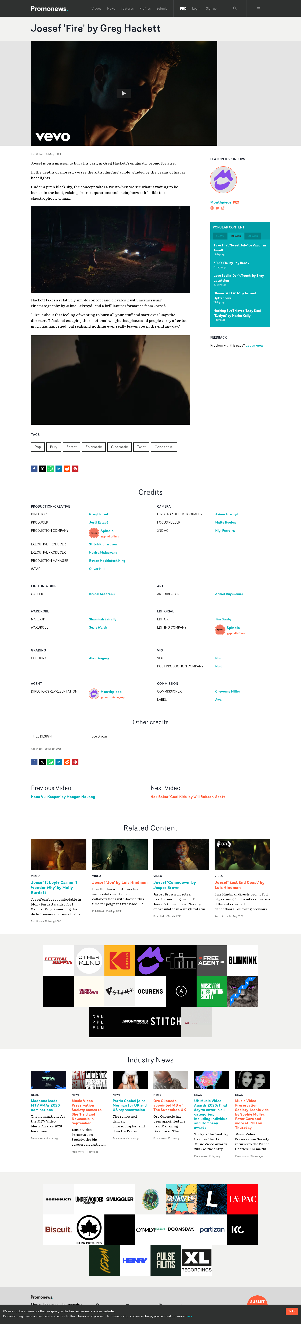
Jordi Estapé (98, 522)
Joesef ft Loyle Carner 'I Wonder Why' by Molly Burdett (54, 887)
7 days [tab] (220, 236)
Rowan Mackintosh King (107, 560)
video (35, 876)
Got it (292, 1311)
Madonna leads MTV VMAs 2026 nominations (45, 1105)
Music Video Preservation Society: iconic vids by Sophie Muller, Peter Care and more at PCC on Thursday (252, 1114)
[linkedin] (58, 469)
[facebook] (34, 469)
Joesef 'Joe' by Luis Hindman (120, 882)
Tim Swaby (223, 619)
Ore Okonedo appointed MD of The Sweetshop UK (169, 1105)
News (111, 8)
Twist (141, 446)
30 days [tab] (236, 236)
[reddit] (67, 469)
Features (127, 8)
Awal (219, 699)
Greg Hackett (99, 514)
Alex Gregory (99, 658)
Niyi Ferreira (225, 530)
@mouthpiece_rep (112, 697)
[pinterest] (75, 469)
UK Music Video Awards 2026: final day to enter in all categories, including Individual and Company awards (211, 1114)
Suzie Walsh (98, 627)
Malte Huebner (226, 522)
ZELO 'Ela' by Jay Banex (231, 262)
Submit (161, 8)
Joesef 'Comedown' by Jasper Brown (174, 885)
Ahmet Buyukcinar (229, 593)
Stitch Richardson (103, 544)
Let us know (254, 345)
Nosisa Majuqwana (103, 552)
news (35, 1094)
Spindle (107, 530)
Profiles (145, 8)
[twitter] (42, 469)
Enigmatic (94, 446)
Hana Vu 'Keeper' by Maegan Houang (63, 796)
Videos (96, 8)
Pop (38, 446)
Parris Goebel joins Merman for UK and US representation (130, 1105)
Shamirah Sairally (103, 619)
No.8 (218, 658)
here (189, 1316)
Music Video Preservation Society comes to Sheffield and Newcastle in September (87, 1112)
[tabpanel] (240, 283)
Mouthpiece (220, 202)
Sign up (211, 8)
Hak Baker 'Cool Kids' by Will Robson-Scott (187, 796)
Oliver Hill (97, 568)
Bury (53, 446)
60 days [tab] (253, 236)
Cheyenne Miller (227, 691)
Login (196, 8)
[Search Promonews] (235, 8)
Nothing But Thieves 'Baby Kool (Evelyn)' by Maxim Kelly (237, 313)
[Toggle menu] (258, 8)
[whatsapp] (50, 469)
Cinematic (119, 446)
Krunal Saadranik (102, 593)
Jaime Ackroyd (226, 514)
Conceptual (164, 446)
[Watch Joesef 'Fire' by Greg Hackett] (124, 93)
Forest (71, 446)
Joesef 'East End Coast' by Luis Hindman (240, 885)
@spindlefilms (110, 536)
